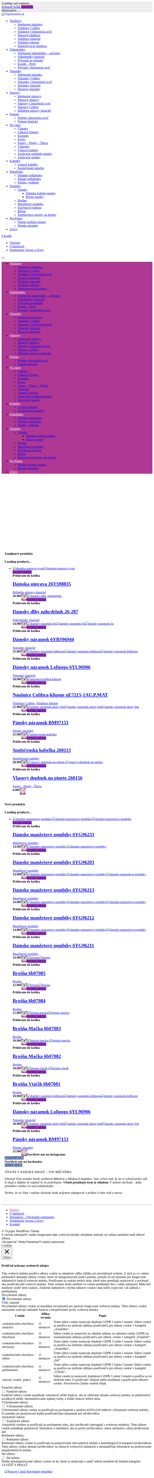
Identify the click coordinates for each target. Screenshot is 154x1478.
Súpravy (15, 92)
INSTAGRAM (14, 1158)
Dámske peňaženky (30, 175)
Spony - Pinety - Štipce (27, 786)
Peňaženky (16, 171)
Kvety (21, 139)
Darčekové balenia (29, 207)
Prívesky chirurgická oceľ (34, 67)
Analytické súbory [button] (13, 1417)
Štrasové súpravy (28, 100)
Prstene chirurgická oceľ (33, 118)
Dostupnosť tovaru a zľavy (27, 250)
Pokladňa (27, 7)
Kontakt (15, 1224)
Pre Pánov (16, 218)
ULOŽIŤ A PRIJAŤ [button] (15, 1465)
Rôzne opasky (35, 197)
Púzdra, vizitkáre (28, 182)
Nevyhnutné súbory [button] (14, 1295)
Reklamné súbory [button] (13, 1435)
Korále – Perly (27, 64)
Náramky (15, 71)
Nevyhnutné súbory (18, 1299)
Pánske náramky (28, 225)
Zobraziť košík (11, 7)
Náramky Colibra (29, 78)
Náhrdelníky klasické (31, 56)
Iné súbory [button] (8, 1453)
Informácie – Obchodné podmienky (32, 1217)
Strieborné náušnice (30, 24)
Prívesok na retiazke (30, 60)
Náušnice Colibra (29, 28)
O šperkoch (17, 246)
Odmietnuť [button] (33, 1242)
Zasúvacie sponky (29, 157)
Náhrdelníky (17, 49)
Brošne (22, 200)
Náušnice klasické (29, 39)
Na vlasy (15, 125)
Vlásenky (24, 146)
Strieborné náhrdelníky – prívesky (39, 53)
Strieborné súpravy (30, 96)
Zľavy (14, 229)
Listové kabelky (28, 164)
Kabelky (15, 161)
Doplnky (15, 186)
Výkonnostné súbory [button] (15, 1402)
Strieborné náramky (30, 74)
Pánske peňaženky (29, 179)
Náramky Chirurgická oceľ (35, 82)
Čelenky (23, 128)
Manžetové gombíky (31, 204)
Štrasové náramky (29, 89)
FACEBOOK (13, 1165)
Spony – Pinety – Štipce (33, 143)
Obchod (15, 242)
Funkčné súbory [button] (12, 1387)
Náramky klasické (29, 85)
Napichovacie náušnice (32, 46)
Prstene (14, 114)
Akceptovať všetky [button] (14, 1242)
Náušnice (15, 21)
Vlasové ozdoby (28, 150)
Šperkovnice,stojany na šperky (37, 215)
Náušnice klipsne (28, 42)
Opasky (22, 189)
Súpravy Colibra (28, 107)
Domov (14, 1210)
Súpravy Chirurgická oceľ (34, 103)
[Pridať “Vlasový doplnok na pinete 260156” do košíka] (22, 791)
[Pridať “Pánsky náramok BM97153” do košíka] (24, 1153)
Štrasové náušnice (29, 35)
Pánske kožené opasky (32, 222)
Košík (7, 236)
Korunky (23, 135)
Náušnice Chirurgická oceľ (35, 31)
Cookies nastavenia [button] (52, 1242)
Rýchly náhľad (22, 572)
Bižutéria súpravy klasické (34, 110)
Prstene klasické (28, 121)
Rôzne (22, 211)
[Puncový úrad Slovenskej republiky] (29, 1471)
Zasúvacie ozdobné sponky (35, 153)
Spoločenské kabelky (31, 168)
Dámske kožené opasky (41, 193)
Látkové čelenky (28, 132)
